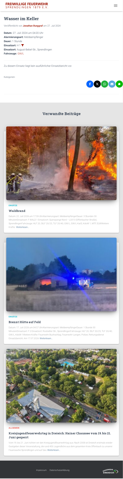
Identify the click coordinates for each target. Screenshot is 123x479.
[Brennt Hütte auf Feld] (61, 274)
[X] (97, 84)
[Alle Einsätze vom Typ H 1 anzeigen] (22, 45)
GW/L (21, 53)
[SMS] (119, 84)
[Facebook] (89, 84)
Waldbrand (17, 211)
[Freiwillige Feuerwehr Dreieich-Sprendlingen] (28, 6)
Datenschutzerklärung (59, 470)
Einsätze (13, 205)
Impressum (41, 470)
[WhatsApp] (104, 84)
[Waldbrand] (61, 163)
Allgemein (14, 428)
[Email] (111, 84)
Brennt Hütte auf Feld (25, 322)
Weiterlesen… (22, 227)
